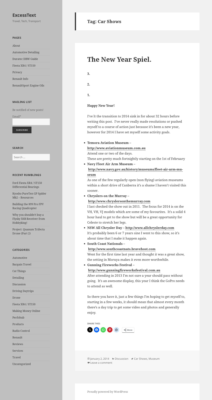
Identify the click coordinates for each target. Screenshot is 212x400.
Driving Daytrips (23, 291)
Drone (16, 297)
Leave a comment (101, 362)
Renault (17, 337)
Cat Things (19, 271)
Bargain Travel (21, 264)
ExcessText (24, 15)
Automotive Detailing (25, 52)
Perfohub (18, 317)
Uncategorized (21, 364)
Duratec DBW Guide (25, 59)
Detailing (18, 278)
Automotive (19, 258)
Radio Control (21, 331)
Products (18, 324)
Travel (16, 357)
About (16, 45)
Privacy (17, 72)
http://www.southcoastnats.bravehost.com (122, 249)
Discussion (19, 284)
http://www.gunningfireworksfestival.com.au (124, 270)
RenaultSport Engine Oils (28, 85)
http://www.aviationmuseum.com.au (116, 148)
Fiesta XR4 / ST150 (23, 65)
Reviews (17, 344)
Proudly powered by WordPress (107, 392)
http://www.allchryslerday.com (149, 228)
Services (17, 351)
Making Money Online (26, 311)
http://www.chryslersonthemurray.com (119, 201)
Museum (154, 358)
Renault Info (20, 79)
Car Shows (140, 358)
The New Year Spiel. (119, 59)
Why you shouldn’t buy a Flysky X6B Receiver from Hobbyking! (28, 219)
